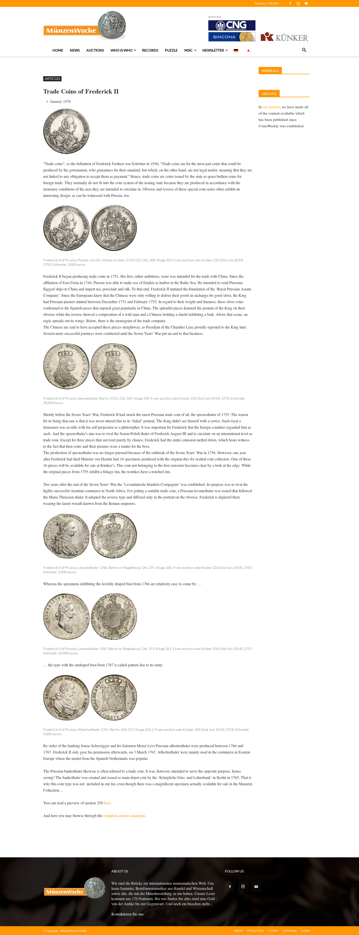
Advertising (289, 930)
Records (150, 50)
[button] (304, 50)
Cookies (273, 930)
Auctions (95, 50)
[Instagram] (298, 3)
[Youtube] (306, 3)
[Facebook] (290, 3)
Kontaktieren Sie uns (127, 913)
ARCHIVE (269, 94)
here (107, 802)
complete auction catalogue (124, 815)
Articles (52, 78)
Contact (305, 930)
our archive (271, 106)
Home (58, 50)
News (75, 50)
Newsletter (213, 50)
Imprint (238, 930)
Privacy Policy (255, 930)
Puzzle (171, 50)
